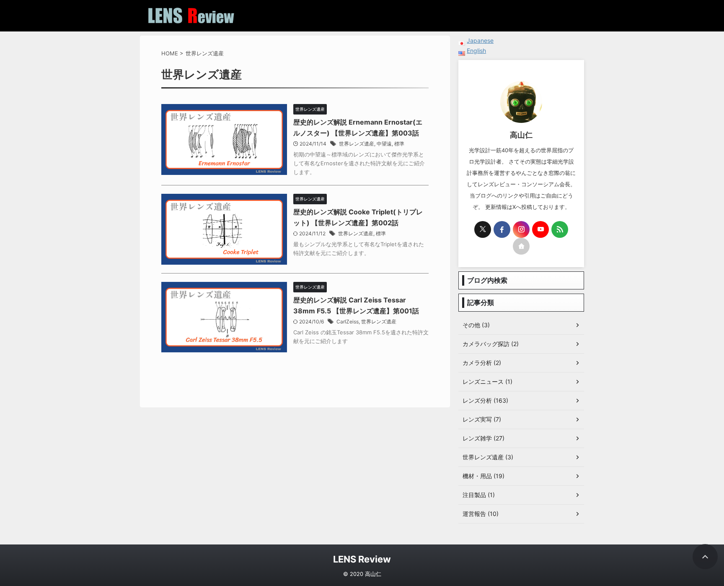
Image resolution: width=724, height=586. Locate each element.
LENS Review (362, 559)
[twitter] (482, 229)
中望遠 (384, 144)
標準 (399, 144)
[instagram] (521, 229)
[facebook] (502, 229)
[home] (521, 246)
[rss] (559, 229)
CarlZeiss (347, 321)
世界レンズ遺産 (356, 144)
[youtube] (540, 229)
